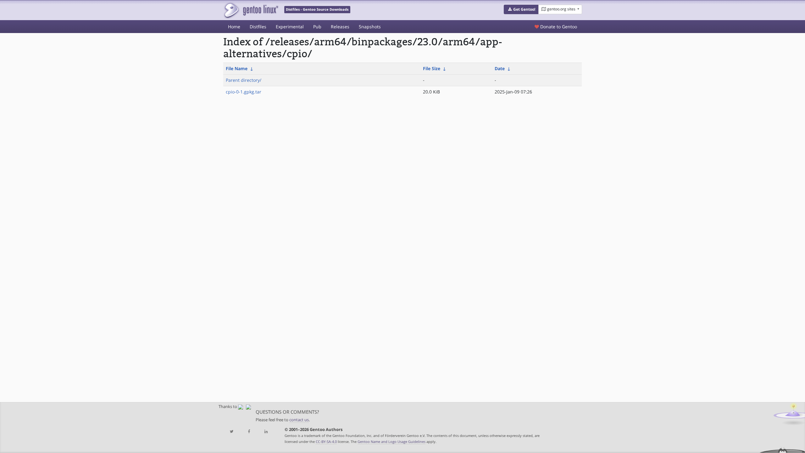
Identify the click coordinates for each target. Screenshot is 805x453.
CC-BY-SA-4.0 (326, 441)
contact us (299, 419)
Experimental (290, 27)
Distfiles (258, 27)
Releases (340, 27)
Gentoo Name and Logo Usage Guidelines (391, 441)
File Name (236, 68)
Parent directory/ (243, 80)
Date (500, 68)
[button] (521, 9)
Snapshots (370, 27)
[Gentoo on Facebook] (248, 432)
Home (234, 27)
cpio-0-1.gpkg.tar (243, 92)
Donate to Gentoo (558, 27)
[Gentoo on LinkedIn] (266, 432)
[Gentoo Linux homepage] (251, 10)
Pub (317, 27)
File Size (431, 68)
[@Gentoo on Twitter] (231, 432)
